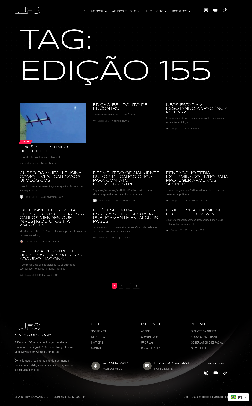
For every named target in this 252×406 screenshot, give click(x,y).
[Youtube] (215, 10)
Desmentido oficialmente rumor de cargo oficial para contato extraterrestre (126, 178)
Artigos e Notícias (126, 11)
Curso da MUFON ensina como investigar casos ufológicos (51, 176)
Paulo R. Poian (32, 196)
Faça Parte (154, 11)
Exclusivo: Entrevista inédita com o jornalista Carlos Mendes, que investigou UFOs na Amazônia (52, 217)
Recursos (179, 11)
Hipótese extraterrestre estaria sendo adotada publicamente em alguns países (125, 216)
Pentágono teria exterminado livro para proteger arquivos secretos (197, 178)
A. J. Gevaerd (31, 241)
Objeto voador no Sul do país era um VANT (195, 212)
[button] (95, 11)
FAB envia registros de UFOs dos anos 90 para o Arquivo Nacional (52, 255)
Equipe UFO (30, 163)
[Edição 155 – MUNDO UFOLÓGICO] (53, 123)
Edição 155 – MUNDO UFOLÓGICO (44, 149)
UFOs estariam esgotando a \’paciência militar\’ (197, 108)
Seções (26, 142)
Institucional (93, 11)
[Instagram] (206, 10)
